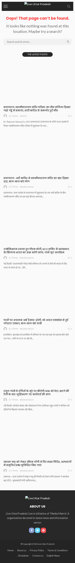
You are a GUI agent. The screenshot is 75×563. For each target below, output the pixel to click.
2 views (14, 116)
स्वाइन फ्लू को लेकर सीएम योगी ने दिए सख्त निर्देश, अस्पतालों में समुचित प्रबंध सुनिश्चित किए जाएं (37, 463)
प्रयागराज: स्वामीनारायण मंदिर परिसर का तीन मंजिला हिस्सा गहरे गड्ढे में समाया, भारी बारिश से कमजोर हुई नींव (36, 108)
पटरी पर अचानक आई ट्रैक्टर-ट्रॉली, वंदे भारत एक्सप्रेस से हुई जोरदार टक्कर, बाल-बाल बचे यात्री (35, 321)
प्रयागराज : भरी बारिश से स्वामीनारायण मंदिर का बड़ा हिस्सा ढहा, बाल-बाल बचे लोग (36, 179)
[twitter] (37, 530)
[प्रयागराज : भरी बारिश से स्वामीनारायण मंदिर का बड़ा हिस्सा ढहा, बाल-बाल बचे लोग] (37, 153)
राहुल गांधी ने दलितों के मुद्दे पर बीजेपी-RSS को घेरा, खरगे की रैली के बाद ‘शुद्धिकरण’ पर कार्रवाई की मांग (36, 392)
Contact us (37, 555)
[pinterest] (43, 530)
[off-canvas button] (5, 6)
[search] (68, 6)
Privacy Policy (37, 550)
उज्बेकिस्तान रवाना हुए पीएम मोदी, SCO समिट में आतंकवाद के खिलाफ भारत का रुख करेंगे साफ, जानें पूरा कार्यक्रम (36, 250)
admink (23, 116)
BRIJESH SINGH (27, 187)
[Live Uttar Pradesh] (37, 4)
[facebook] (31, 530)
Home (11, 550)
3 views (14, 399)
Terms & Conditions (57, 550)
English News (53, 555)
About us (21, 550)
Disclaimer (23, 555)
